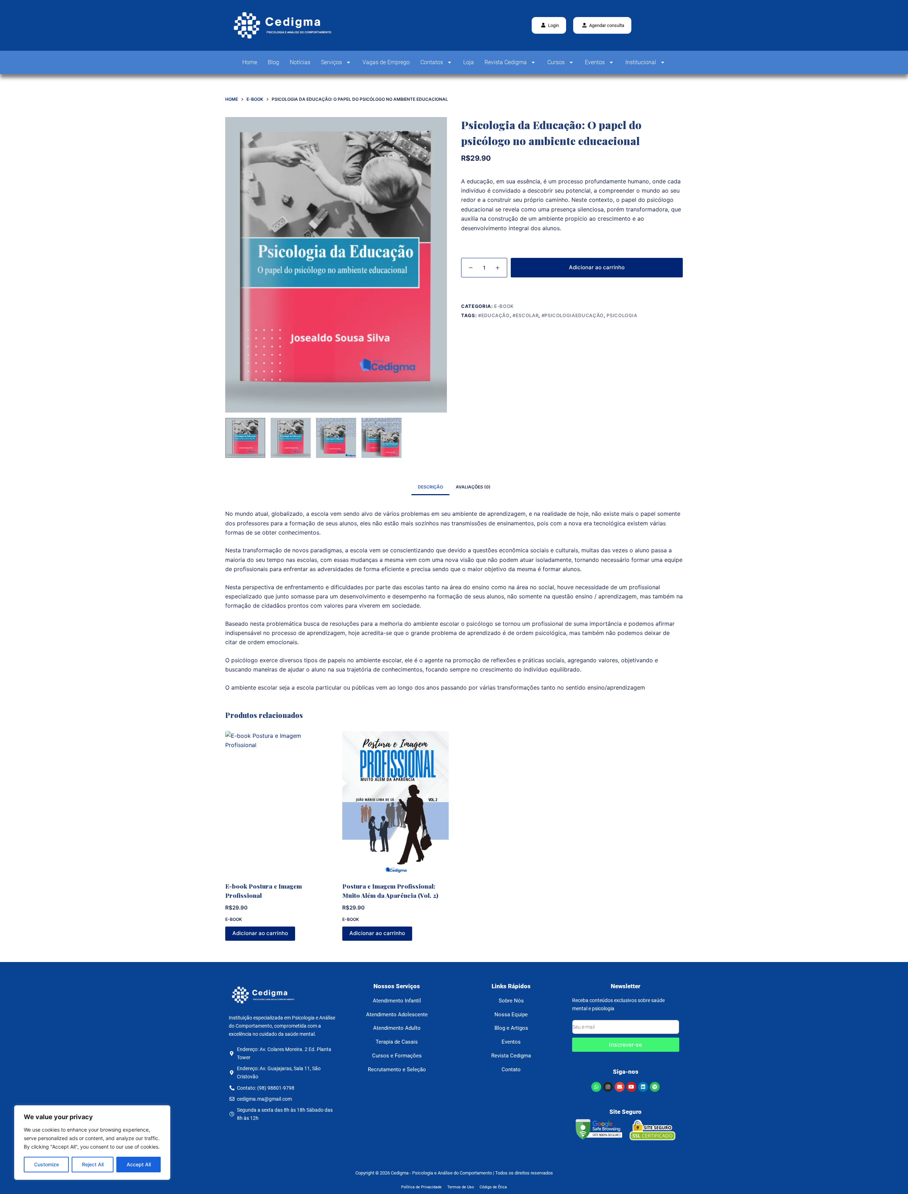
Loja (468, 62)
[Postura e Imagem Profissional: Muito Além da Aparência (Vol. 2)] (395, 802)
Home (249, 62)
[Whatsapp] (596, 1087)
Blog (273, 62)
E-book (504, 306)
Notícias (300, 62)
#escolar (525, 315)
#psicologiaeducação (573, 315)
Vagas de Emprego (386, 62)
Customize (46, 1164)
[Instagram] (608, 1087)
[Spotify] (655, 1087)
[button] (602, 25)
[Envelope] (620, 1087)
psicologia (622, 315)
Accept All (139, 1164)
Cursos (556, 62)
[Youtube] (631, 1087)
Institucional (640, 62)
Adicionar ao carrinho (597, 267)
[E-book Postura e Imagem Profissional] (278, 802)
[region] (92, 1142)
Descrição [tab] (430, 487)
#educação (494, 315)
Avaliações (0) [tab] (473, 487)
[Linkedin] (643, 1087)
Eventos (595, 62)
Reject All (93, 1164)
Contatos (431, 62)
